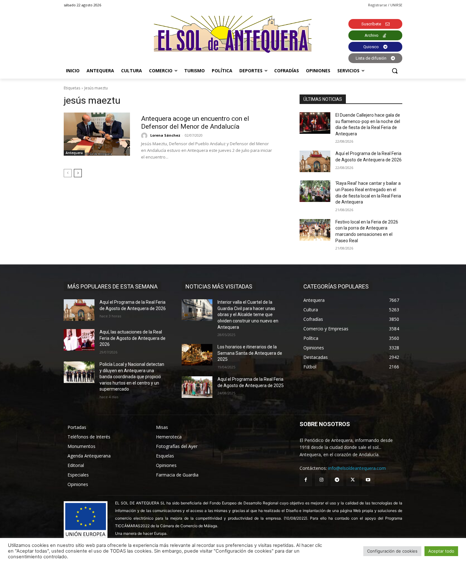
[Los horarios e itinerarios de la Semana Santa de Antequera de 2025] (197, 355)
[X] (352, 480)
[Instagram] (321, 480)
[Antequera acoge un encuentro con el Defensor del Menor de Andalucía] (97, 134)
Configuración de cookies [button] (392, 551)
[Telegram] (337, 480)
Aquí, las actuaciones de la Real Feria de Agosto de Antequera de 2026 (132, 338)
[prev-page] (68, 173)
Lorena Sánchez (165, 135)
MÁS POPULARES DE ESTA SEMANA (113, 286)
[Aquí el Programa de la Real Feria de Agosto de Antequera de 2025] (197, 387)
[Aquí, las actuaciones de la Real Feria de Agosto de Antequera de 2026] (79, 340)
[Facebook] (306, 480)
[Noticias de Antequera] (233, 34)
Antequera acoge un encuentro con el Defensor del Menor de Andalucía (195, 122)
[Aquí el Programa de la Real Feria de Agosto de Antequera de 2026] (315, 161)
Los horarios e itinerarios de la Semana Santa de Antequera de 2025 (249, 353)
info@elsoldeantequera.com (357, 468)
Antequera (74, 153)
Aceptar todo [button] (441, 551)
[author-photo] (145, 136)
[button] (394, 70)
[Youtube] (368, 480)
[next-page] (78, 173)
